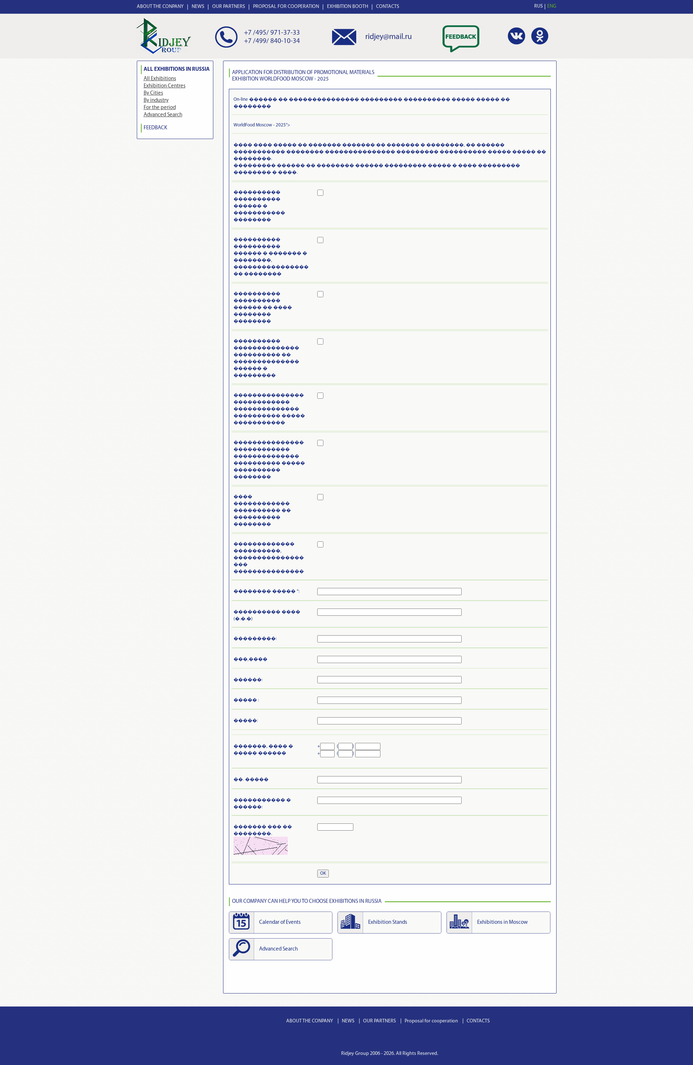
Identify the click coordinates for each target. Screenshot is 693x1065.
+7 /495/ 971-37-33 (272, 33)
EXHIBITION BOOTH (347, 6)
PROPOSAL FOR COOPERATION (286, 6)
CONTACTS (387, 6)
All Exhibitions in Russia (177, 69)
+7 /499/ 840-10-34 (272, 41)
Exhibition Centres (165, 86)
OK (323, 873)
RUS (538, 6)
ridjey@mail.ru (388, 37)
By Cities (153, 93)
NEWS (198, 6)
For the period (160, 108)
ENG (551, 6)
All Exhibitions (160, 79)
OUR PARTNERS (228, 6)
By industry (156, 100)
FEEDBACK (155, 128)
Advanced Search (163, 115)
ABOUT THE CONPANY (160, 6)
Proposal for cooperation (431, 1021)
